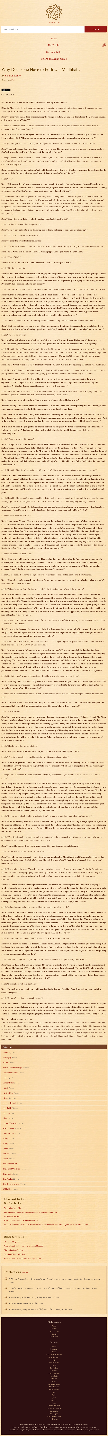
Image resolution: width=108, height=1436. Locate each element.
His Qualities (11, 1092)
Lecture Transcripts (13, 1123)
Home (54, 38)
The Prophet (54, 45)
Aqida (8, 1052)
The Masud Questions (14, 1168)
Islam (8, 1118)
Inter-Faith (10, 1108)
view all (25, 1272)
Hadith (8, 1087)
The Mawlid (10, 1173)
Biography (10, 1057)
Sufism (9, 1158)
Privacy (54, 1328)
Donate (54, 1334)
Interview (9, 1113)
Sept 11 (9, 1153)
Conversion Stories (13, 1072)
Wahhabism (10, 1189)
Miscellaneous (12, 1128)
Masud (54, 13)
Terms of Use (54, 1331)
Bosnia (8, 1062)
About (54, 1326)
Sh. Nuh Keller (54, 52)
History (9, 1098)
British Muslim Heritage (16, 1067)
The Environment (13, 1163)
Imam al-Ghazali (12, 1103)
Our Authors (54, 1336)
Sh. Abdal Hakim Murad (54, 58)
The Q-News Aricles (14, 1184)
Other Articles (11, 1133)
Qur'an (8, 1148)
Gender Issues (11, 1082)
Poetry (8, 1138)
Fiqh (13, 80)
